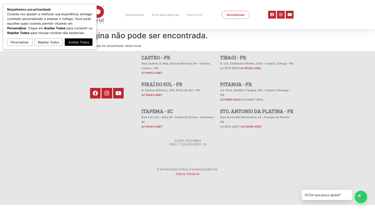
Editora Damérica (187, 174)
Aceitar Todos (78, 42)
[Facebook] (272, 15)
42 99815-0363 (230, 99)
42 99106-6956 (250, 68)
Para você (194, 15)
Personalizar (20, 42)
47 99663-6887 (151, 73)
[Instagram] (281, 15)
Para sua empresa (165, 15)
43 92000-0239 (251, 126)
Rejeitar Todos (48, 42)
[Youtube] (290, 15)
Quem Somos (134, 15)
